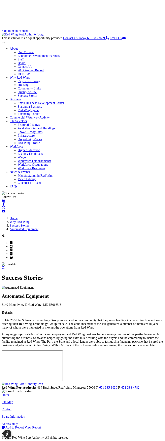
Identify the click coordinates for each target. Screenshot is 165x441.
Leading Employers (30, 153)
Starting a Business (30, 106)
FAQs (13, 186)
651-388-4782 (130, 387)
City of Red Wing (29, 81)
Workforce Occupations (33, 164)
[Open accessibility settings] (7, 434)
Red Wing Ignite (28, 110)
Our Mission (26, 52)
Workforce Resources (31, 168)
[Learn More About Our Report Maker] (3, 427)
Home (5, 394)
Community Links (29, 88)
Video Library (27, 179)
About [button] (14, 48)
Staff (21, 59)
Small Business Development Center (41, 103)
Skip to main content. (15, 30)
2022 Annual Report (31, 70)
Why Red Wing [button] (20, 77)
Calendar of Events (30, 182)
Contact (6, 409)
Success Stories (27, 95)
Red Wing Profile (29, 143)
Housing (23, 84)
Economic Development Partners (39, 55)
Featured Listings (29, 124)
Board (22, 63)
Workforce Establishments (34, 161)
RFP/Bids (24, 74)
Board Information (13, 416)
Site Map (7, 402)
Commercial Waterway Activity (30, 117)
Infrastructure (26, 135)
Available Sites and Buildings (36, 128)
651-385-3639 (108, 387)
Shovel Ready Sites (30, 132)
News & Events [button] (20, 172)
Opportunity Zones (30, 139)
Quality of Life (27, 92)
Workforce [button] (16, 146)
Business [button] (15, 99)
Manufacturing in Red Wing (35, 175)
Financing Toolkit (29, 113)
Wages (22, 157)
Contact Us (25, 66)
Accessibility (10, 423)
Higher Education (29, 150)
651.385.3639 (84, 38)
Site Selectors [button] (18, 121)
